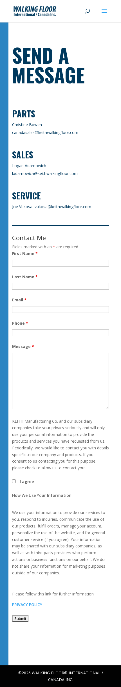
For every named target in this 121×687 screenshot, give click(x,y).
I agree (27, 481)
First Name (25, 253)
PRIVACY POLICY (27, 604)
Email (19, 299)
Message (23, 346)
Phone (20, 323)
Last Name (25, 276)
